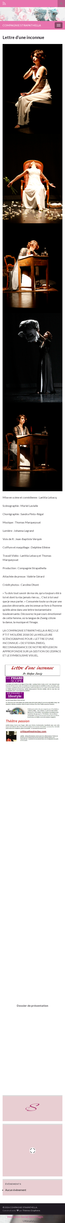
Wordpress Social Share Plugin (25, 1216)
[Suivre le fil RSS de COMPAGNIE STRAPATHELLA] (4, 2)
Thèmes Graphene (31, 1210)
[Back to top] (57, 1215)
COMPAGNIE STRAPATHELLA (22, 25)
